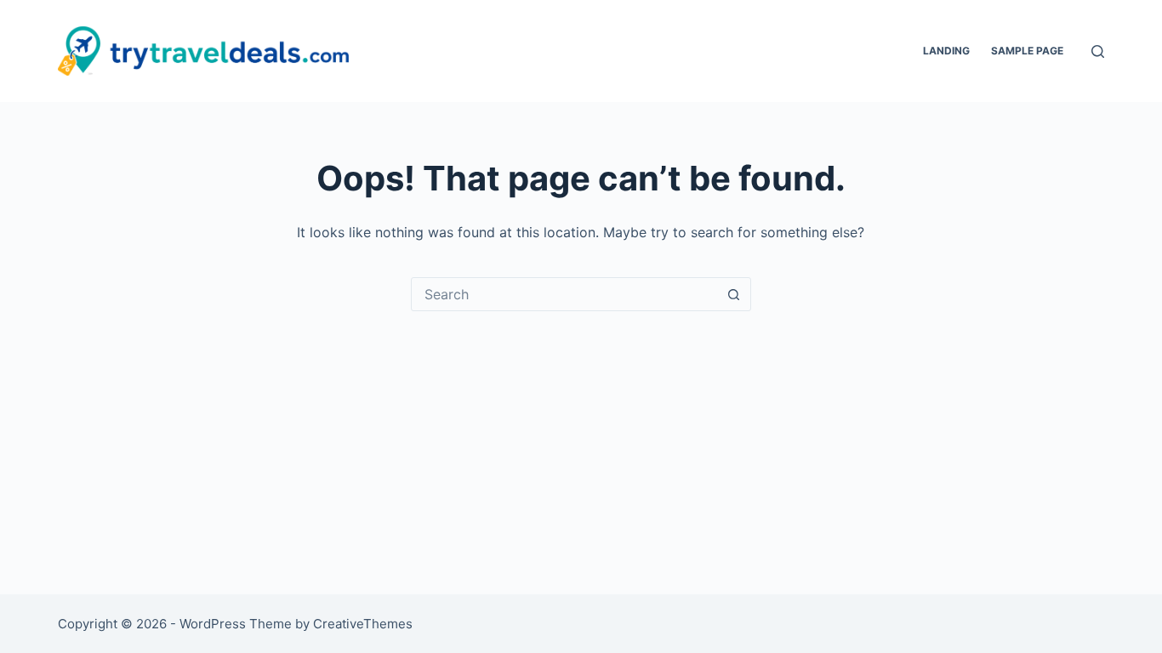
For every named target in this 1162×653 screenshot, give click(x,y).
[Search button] (734, 294)
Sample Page (1027, 50)
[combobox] (565, 294)
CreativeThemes (363, 624)
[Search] (1097, 51)
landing (946, 50)
